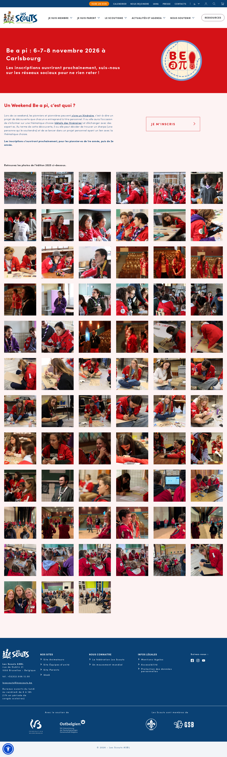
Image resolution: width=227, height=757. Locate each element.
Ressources (213, 17)
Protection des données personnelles (156, 670)
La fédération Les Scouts (108, 659)
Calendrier (119, 3)
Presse (167, 3)
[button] (8, 749)
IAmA (47, 675)
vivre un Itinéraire (82, 115)
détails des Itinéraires (68, 123)
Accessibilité (149, 664)
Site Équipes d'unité (57, 664)
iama (156, 3)
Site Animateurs (54, 659)
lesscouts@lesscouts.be (17, 682)
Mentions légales (152, 659)
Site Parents (51, 670)
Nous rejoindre (139, 3)
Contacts (180, 3)
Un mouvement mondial (107, 664)
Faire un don (99, 3)
